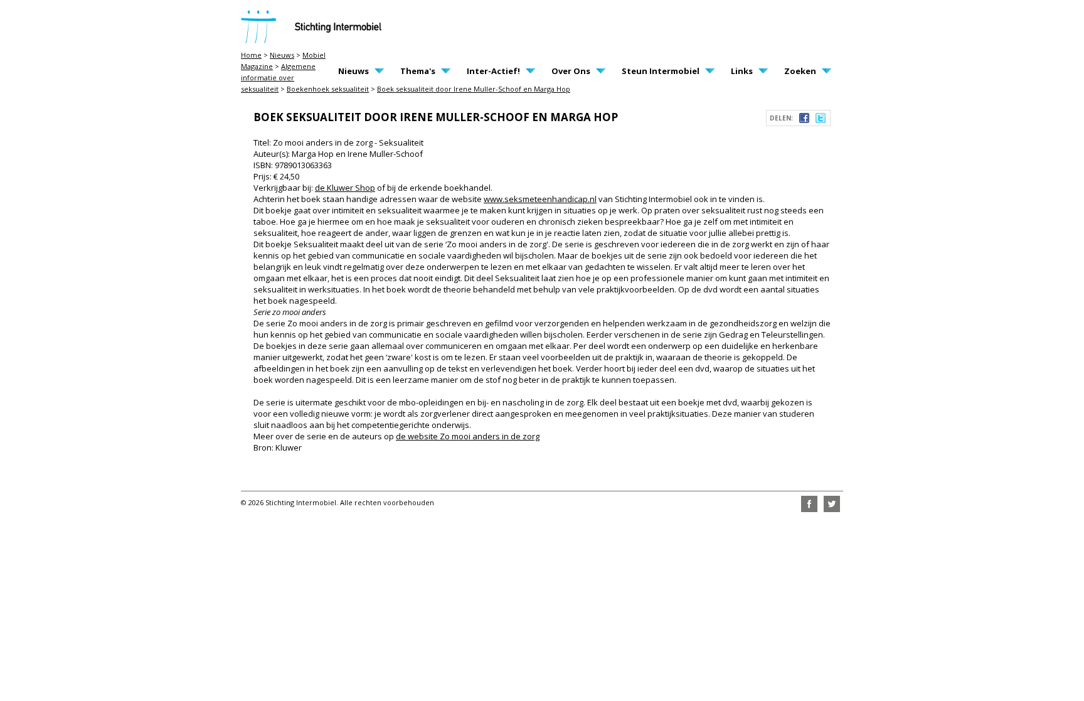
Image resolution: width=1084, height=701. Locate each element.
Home (251, 55)
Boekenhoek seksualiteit (328, 89)
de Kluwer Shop (345, 187)
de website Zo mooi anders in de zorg (467, 436)
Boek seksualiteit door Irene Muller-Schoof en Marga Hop (473, 89)
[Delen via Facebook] (804, 120)
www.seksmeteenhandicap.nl (540, 199)
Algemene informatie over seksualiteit (278, 78)
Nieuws (282, 55)
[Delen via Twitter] (821, 120)
